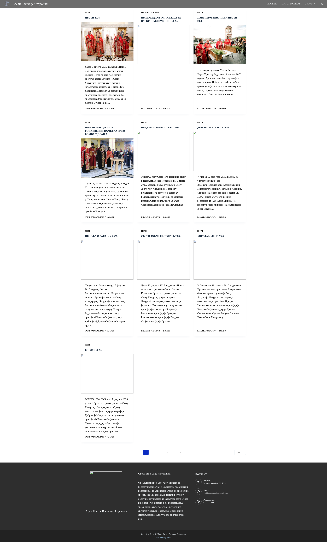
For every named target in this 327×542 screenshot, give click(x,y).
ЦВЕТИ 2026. (92, 17)
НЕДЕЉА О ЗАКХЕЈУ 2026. (101, 236)
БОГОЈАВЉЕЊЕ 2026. (210, 236)
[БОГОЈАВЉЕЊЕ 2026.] (220, 260)
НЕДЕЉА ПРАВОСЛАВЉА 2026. (160, 127)
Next (239, 452)
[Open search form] (322, 4)
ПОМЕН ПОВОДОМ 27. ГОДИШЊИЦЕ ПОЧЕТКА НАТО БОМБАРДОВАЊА (105, 131)
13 (181, 452)
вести (87, 13)
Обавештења (153, 13)
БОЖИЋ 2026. (93, 350)
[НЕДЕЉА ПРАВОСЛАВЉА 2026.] (163, 151)
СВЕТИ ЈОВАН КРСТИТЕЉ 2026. (161, 236)
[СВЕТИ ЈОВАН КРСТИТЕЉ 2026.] (163, 260)
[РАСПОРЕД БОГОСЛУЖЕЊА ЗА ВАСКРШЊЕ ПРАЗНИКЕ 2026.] (163, 44)
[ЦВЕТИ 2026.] (107, 41)
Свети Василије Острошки (30, 3)
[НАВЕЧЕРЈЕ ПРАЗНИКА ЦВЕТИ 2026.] (220, 44)
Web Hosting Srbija (163, 538)
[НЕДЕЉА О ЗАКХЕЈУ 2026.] (107, 260)
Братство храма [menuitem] (291, 3)
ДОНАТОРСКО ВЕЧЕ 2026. (213, 127)
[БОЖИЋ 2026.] (107, 373)
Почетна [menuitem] (272, 3)
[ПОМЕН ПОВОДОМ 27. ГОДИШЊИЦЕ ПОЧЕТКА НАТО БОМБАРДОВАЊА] (107, 158)
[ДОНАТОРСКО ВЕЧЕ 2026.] (220, 151)
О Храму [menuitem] (310, 3)
